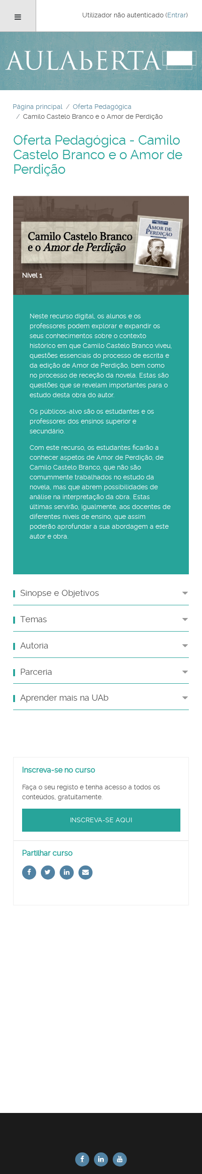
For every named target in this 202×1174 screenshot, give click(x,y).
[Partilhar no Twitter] (48, 872)
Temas (33, 619)
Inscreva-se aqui (101, 820)
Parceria (36, 672)
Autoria (34, 645)
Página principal (37, 106)
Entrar (176, 15)
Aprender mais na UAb (64, 698)
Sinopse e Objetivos (59, 593)
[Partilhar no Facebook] (29, 872)
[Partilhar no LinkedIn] (67, 872)
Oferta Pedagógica (102, 106)
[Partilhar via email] (85, 872)
